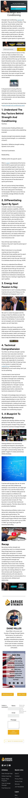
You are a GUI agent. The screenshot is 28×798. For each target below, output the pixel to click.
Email (13, 713)
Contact (17, 776)
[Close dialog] (26, 1)
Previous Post (8, 694)
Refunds (17, 784)
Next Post (21, 694)
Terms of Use (18, 781)
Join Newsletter (19, 786)
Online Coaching (6, 776)
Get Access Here (18, 8)
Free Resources (6, 788)
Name (13, 705)
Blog (16, 795)
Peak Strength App (7, 773)
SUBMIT (21, 49)
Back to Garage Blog (15, 741)
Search (17, 773)
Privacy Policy (19, 779)
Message (13, 720)
